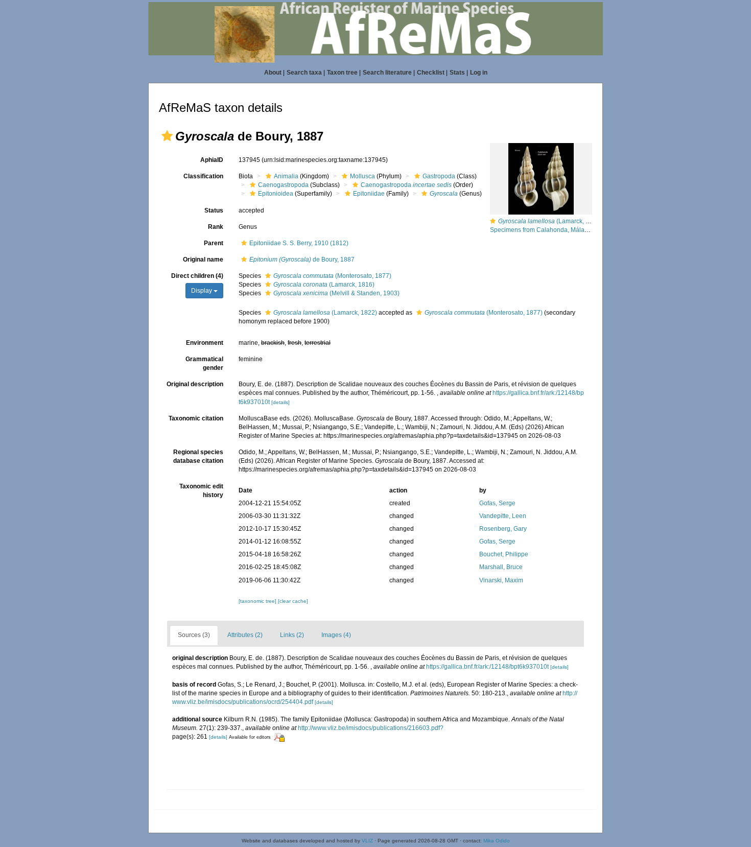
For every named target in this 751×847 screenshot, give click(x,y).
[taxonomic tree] (258, 601)
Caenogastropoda (283, 185)
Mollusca (362, 176)
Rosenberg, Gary (503, 528)
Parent (213, 243)
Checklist (430, 72)
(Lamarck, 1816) (323, 284)
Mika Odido (496, 840)
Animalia (286, 176)
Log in (478, 72)
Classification (203, 176)
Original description (195, 384)
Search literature (387, 72)
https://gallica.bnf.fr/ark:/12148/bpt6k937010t (487, 666)
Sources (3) (194, 635)
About (272, 72)
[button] (167, 136)
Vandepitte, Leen (502, 516)
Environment (204, 342)
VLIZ (367, 840)
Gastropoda (439, 176)
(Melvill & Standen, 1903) (336, 293)
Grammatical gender (204, 363)
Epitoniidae (369, 193)
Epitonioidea (275, 193)
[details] (280, 402)
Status (213, 210)
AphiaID (211, 159)
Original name (203, 259)
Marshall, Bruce (501, 567)
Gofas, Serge (497, 503)
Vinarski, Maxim (501, 580)
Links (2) (292, 635)
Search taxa (304, 72)
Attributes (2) (245, 635)
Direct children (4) (197, 275)
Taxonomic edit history (201, 491)
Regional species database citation (198, 456)
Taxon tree (342, 72)
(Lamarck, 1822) (325, 312)
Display (202, 290)
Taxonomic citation (196, 418)
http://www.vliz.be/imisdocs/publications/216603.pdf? (370, 728)
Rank (215, 226)
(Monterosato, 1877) (332, 275)
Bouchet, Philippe (503, 554)
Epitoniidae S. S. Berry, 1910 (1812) (298, 243)
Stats (457, 72)
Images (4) (336, 635)
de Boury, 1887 (302, 259)
